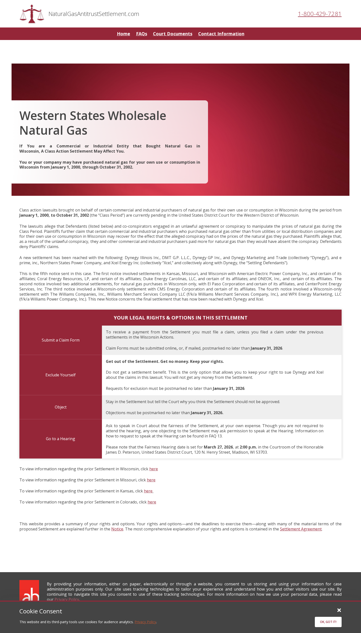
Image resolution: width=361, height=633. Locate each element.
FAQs (141, 34)
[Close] (339, 609)
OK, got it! (328, 622)
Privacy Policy (145, 622)
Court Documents (172, 34)
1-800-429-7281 (320, 14)
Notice (117, 529)
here (153, 469)
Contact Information (221, 34)
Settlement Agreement (301, 529)
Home (123, 34)
